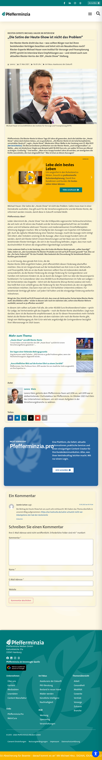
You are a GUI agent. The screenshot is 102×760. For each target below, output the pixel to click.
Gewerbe (78, 693)
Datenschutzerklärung (71, 741)
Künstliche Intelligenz (49, 698)
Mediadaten (13, 689)
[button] (90, 14)
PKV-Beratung (46, 685)
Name (12, 569)
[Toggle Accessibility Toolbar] (96, 754)
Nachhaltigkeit (46, 702)
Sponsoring (45, 719)
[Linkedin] (11, 658)
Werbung (44, 715)
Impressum (54, 741)
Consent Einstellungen (17, 741)
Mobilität (78, 689)
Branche (77, 710)
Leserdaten (13, 693)
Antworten (19, 519)
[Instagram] (15, 658)
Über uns (12, 681)
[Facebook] (7, 658)
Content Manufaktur (17, 698)
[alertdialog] (51, 755)
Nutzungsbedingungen (38, 741)
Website (12, 589)
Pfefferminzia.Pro (16, 714)
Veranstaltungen (47, 723)
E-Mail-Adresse (16, 579)
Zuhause (78, 706)
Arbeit (76, 681)
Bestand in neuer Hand (50, 689)
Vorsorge (78, 702)
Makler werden (47, 693)
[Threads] (19, 658)
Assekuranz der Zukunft (51, 681)
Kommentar (15, 538)
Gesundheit (79, 685)
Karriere (11, 685)
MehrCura (12, 718)
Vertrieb (77, 698)
